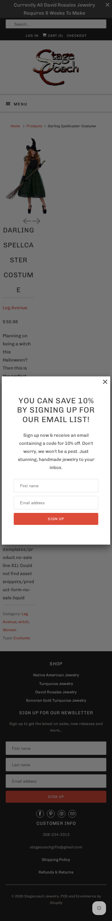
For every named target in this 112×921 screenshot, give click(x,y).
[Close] (102, 385)
